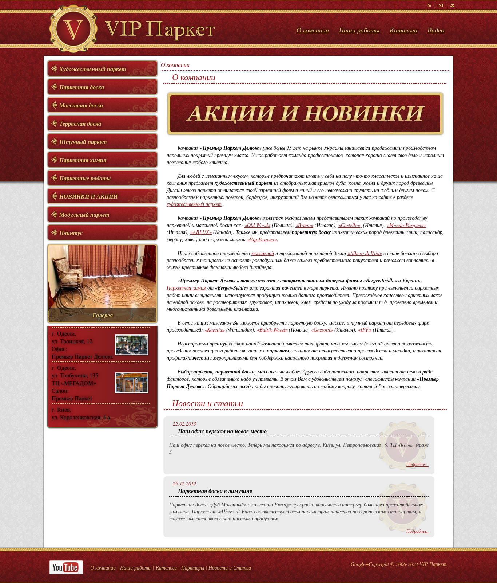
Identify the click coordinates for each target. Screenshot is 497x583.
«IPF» (364, 329)
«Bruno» (304, 225)
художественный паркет (194, 203)
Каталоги (403, 30)
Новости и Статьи (229, 567)
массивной (262, 253)
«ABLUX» (201, 231)
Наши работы (359, 30)
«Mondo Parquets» (406, 225)
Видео (436, 30)
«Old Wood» (257, 225)
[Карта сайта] (441, 6)
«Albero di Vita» (364, 253)
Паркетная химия (186, 287)
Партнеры (192, 567)
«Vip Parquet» (262, 239)
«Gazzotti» (322, 329)
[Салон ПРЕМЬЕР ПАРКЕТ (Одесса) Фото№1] (132, 345)
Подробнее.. (417, 464)
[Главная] (429, 6)
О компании (313, 30)
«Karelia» (214, 329)
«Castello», (350, 225)
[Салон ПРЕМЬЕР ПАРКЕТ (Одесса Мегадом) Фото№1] (132, 383)
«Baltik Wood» (272, 329)
